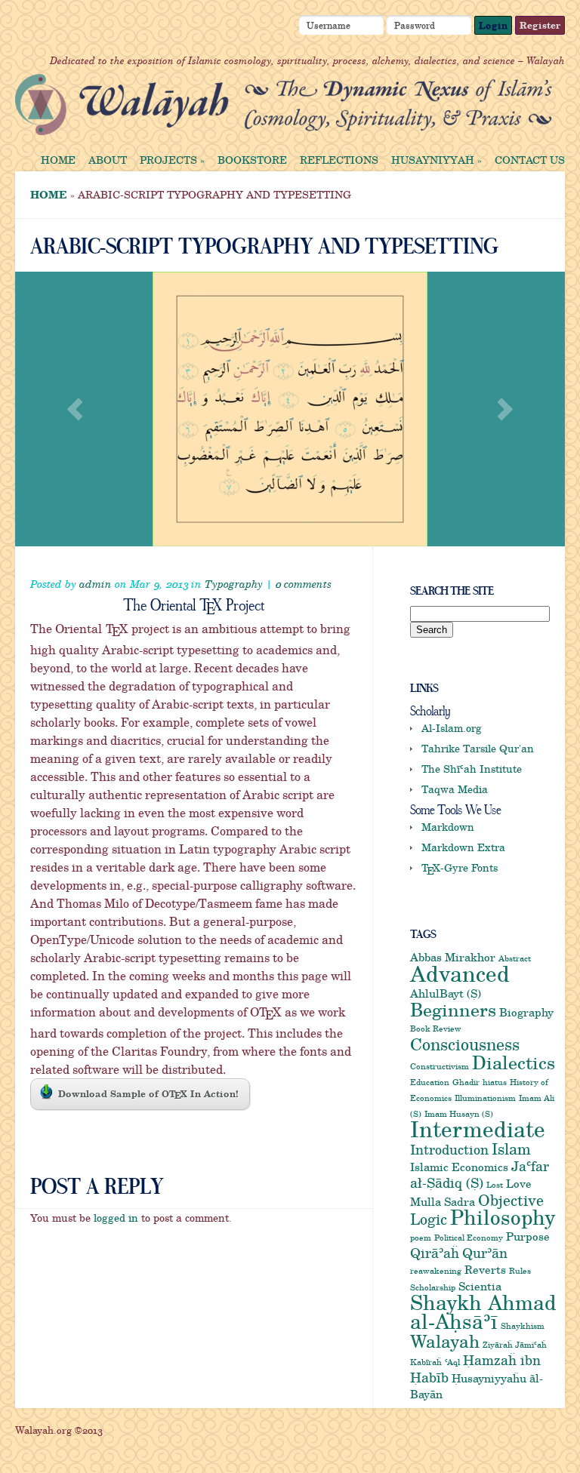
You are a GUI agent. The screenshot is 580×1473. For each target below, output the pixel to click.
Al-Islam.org (451, 728)
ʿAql (452, 1362)
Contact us (530, 160)
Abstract (514, 958)
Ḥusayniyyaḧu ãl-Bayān (476, 1386)
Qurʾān (485, 1252)
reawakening (435, 1271)
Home (58, 160)
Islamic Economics (459, 1166)
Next (505, 409)
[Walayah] (283, 125)
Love (519, 1183)
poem (420, 1238)
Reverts (485, 1269)
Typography (234, 583)
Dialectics (513, 1061)
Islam (511, 1148)
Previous (74, 409)
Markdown (447, 827)
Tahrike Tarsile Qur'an (477, 748)
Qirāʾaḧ (434, 1252)
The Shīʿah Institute (471, 768)
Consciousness (465, 1044)
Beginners (453, 1008)
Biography (526, 1012)
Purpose (528, 1236)
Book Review (435, 1028)
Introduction (449, 1149)
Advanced (460, 973)
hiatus (495, 1082)
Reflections (339, 160)
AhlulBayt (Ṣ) (445, 993)
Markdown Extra (463, 847)
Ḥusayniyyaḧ (436, 160)
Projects (172, 160)
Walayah (445, 1341)
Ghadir (466, 1082)
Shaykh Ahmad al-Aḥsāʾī (483, 1311)
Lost (494, 1185)
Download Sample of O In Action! (148, 1094)
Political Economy (468, 1238)
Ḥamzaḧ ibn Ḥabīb (475, 1368)
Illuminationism (485, 1098)
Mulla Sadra (442, 1201)
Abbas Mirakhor (452, 957)
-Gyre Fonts (459, 867)
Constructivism (439, 1066)
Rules (520, 1271)
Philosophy (502, 1217)
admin (95, 583)
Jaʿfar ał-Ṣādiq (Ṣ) (479, 1174)
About (107, 160)
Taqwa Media (454, 789)
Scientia (479, 1286)
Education (429, 1082)
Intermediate (477, 1128)
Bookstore (252, 160)
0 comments (303, 583)
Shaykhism (523, 1326)
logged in (116, 1217)
